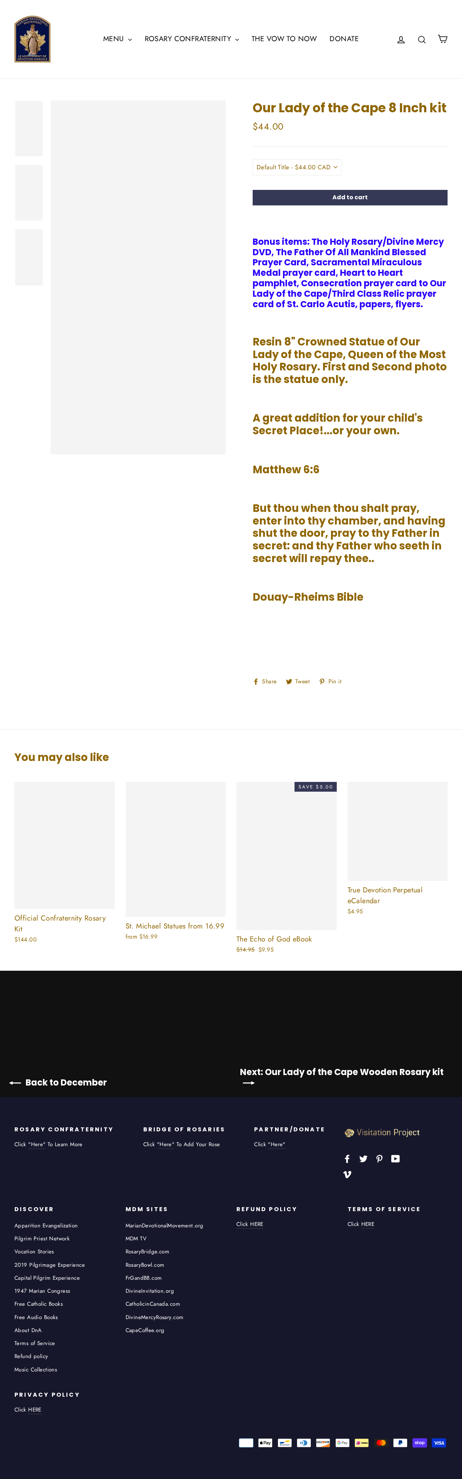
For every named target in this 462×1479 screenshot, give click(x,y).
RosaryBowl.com (145, 1265)
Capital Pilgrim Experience (47, 1278)
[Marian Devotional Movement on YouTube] (395, 1158)
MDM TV (136, 1239)
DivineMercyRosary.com (155, 1317)
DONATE (344, 39)
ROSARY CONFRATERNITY (189, 39)
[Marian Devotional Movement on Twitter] (363, 1158)
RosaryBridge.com (148, 1252)
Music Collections (35, 1370)
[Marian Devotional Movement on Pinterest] (379, 1158)
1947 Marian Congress (42, 1291)
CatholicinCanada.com (153, 1304)
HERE (368, 1224)
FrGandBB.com (144, 1278)
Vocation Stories (34, 1252)
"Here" (36, 1144)
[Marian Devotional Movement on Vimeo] (347, 1173)
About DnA (28, 1330)
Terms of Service (34, 1343)
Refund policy (31, 1356)
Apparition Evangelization (46, 1226)
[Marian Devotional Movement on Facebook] (347, 1158)
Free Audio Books (36, 1317)
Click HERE (249, 1224)
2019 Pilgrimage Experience (49, 1265)
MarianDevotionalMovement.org (165, 1226)
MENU (114, 39)
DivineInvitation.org (150, 1291)
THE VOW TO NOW (284, 39)
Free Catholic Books (38, 1304)
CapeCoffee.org (145, 1330)
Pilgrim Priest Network (42, 1239)
